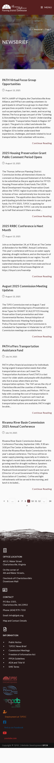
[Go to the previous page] (4, 501)
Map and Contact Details (15, 620)
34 (50, 501)
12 (39, 501)
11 (36, 501)
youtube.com (10, 738)
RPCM (45, 745)
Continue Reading (42, 143)
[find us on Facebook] (4, 722)
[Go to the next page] (27, 505)
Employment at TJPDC (15, 716)
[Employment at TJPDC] (5, 711)
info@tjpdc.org (16, 615)
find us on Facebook (13, 727)
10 (32, 501)
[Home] (30, 29)
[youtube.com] (4, 733)
